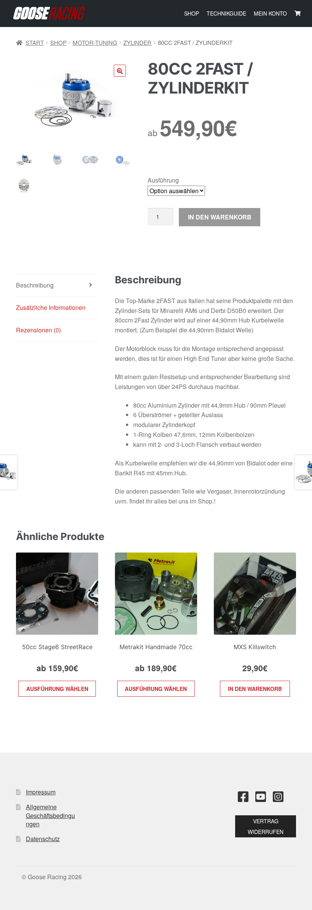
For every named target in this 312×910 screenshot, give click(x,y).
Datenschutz (43, 838)
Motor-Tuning (95, 42)
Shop (191, 13)
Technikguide (226, 13)
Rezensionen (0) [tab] (38, 330)
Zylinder (137, 42)
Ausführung (163, 180)
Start (34, 42)
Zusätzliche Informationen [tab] (51, 307)
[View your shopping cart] (297, 13)
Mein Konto (270, 13)
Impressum (41, 792)
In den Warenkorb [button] (255, 688)
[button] (120, 71)
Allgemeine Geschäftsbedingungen (50, 815)
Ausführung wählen (57, 688)
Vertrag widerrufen (265, 826)
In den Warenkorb (220, 217)
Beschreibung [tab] (35, 285)
